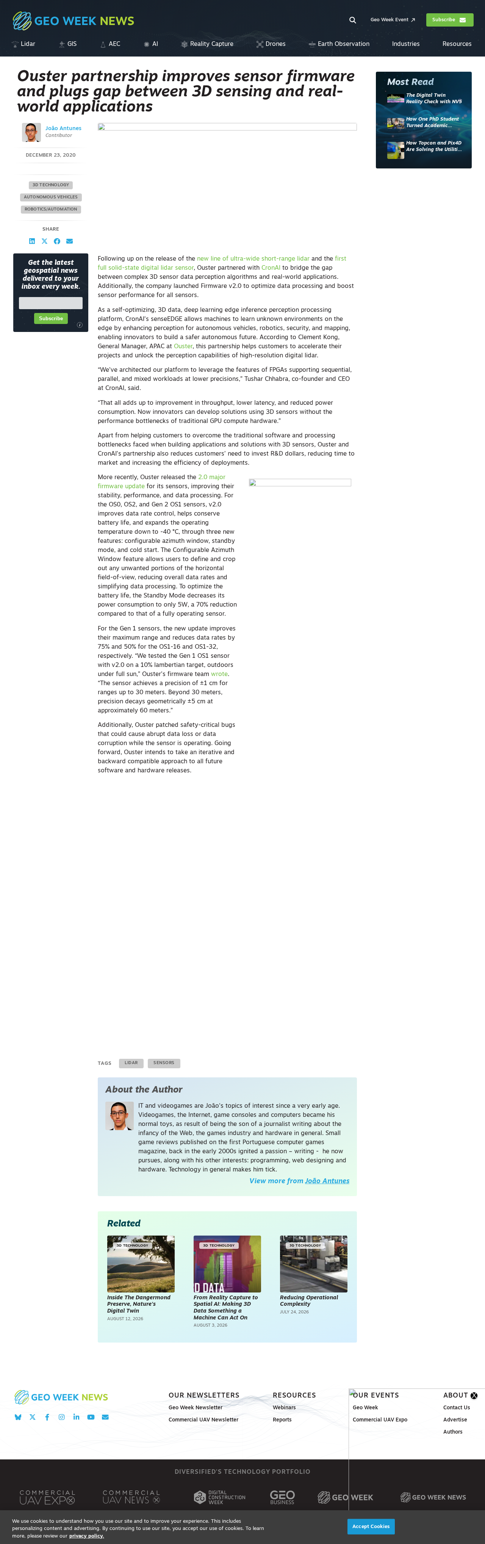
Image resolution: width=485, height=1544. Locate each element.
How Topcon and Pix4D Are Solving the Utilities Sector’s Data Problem (434, 147)
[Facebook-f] (47, 1417)
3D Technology (51, 185)
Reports (282, 1420)
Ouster (183, 347)
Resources (294, 1396)
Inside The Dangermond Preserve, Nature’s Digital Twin (139, 1304)
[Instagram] (61, 1417)
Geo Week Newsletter (195, 1408)
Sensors (164, 1063)
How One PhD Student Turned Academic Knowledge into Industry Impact (432, 123)
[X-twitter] (32, 1417)
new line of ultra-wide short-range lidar (253, 259)
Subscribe (51, 318)
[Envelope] (105, 1417)
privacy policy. (86, 1536)
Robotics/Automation (51, 210)
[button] (32, 241)
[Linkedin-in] (76, 1417)
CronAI (270, 268)
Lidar (131, 1063)
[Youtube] (90, 1417)
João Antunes (63, 129)
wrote (219, 674)
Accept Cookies (371, 1526)
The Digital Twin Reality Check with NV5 (434, 99)
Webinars (284, 1408)
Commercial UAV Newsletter (203, 1420)
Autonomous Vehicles (51, 197)
